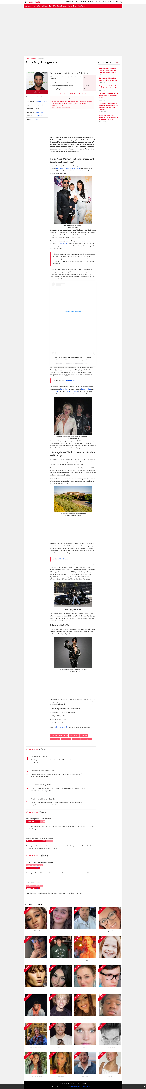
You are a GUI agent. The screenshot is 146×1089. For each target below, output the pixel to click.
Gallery (115, 2)
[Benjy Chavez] (85, 929)
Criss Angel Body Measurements (61, 107)
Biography (69, 2)
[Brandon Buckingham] (36, 1045)
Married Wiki (34, 2)
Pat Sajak (57, 6)
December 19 (40, 101)
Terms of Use (86, 1086)
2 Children (82, 93)
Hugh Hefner (62, 243)
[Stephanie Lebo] (85, 1016)
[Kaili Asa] (110, 1074)
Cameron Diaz (86, 389)
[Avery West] (36, 1016)
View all (117, 62)
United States (39, 112)
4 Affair (62, 93)
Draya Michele (69, 381)
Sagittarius (39, 115)
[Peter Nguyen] (85, 958)
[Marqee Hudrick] (110, 929)
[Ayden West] (110, 1016)
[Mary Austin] (61, 1016)
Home (27, 58)
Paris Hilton (64, 389)
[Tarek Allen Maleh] (61, 958)
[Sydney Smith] (61, 1074)
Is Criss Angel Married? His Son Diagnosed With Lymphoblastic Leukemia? (72, 101)
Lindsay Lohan (55, 391)
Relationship (107, 2)
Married (90, 2)
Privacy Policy (75, 1086)
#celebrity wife (53, 735)
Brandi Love (48, 6)
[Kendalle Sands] (36, 929)
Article (83, 2)
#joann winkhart (76, 739)
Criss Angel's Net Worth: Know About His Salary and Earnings (69, 103)
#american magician (55, 739)
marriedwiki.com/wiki (60, 727)
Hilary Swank (63, 559)
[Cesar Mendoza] (36, 958)
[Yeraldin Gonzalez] (61, 987)
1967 (45, 101)
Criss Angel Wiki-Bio (57, 105)
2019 (37, 888)
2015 (37, 867)
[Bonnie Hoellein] (85, 987)
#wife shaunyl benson (87, 739)
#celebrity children (63, 735)
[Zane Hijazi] (85, 1074)
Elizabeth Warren (79, 6)
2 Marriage (72, 93)
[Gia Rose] (61, 929)
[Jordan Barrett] (36, 987)
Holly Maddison (80, 241)
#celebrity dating (84, 735)
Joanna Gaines (38, 6)
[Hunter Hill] (61, 1045)
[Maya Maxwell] (110, 958)
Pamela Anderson (71, 391)
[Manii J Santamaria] (110, 987)
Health (98, 2)
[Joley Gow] (85, 1045)
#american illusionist (66, 739)
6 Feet (37, 119)
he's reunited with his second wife (68, 168)
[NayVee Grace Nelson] (36, 1074)
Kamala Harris (67, 6)
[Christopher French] (110, 1045)
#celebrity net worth (73, 735)
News (76, 2)
